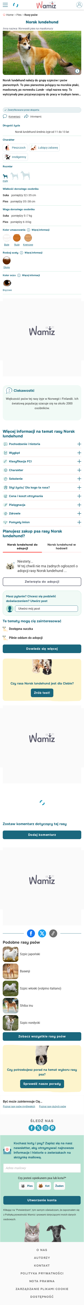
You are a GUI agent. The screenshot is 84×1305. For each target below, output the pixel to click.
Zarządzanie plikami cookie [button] (42, 1289)
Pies (18, 14)
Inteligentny (19, 157)
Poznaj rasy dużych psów (52, 1106)
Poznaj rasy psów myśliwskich (19, 1106)
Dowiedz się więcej (42, 649)
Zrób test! (42, 693)
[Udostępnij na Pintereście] (52, 1128)
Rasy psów (31, 14)
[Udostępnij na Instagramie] (45, 1128)
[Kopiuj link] (53, 933)
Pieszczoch (19, 147)
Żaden (59, 1186)
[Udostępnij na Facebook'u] (31, 933)
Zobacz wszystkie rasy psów (42, 1036)
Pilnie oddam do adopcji (26, 638)
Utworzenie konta (42, 1200)
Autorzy (42, 1258)
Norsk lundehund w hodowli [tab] (61, 546)
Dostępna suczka (21, 629)
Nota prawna (42, 1281)
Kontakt (42, 1266)
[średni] (14, 177)
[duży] (25, 176)
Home (9, 14)
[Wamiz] (48, 5)
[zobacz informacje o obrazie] (77, 70)
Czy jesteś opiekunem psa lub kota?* (42, 1178)
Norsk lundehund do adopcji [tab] (22, 546)
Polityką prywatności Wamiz (20, 1214)
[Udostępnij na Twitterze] (42, 933)
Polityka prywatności (42, 1273)
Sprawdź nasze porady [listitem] (42, 1084)
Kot (47, 1186)
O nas (42, 1250)
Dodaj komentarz (42, 835)
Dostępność (42, 1297)
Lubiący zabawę (48, 147)
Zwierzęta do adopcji (42, 582)
